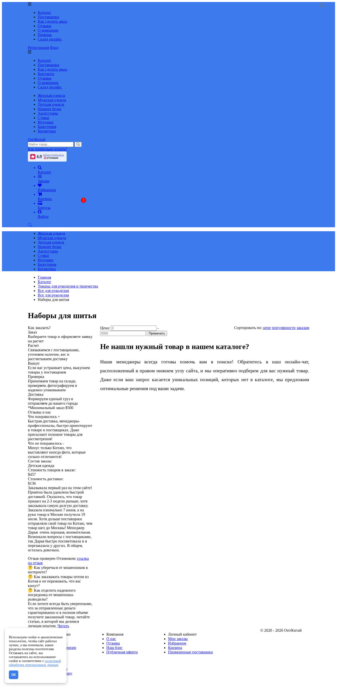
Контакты (46, 74)
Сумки (43, 118)
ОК (13, 675)
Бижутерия (47, 127)
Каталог (44, 12)
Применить (157, 333)
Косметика (47, 131)
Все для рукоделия (53, 295)
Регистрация (38, 47)
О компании (48, 30)
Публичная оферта (122, 652)
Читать (63, 626)
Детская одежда (51, 104)
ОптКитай (36, 139)
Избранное (177, 643)
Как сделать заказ (52, 21)
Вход (54, 47)
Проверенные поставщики (190, 652)
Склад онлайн (50, 39)
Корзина (175, 648)
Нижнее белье (49, 109)
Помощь (45, 35)
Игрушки (46, 122)
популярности (284, 328)
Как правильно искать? (47, 149)
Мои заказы (178, 639)
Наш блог (114, 648)
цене (267, 328)
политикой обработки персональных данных (35, 663)
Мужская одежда (52, 100)
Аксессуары (48, 113)
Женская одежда (51, 95)
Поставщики (48, 17)
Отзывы (44, 26)
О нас (111, 639)
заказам (303, 328)
